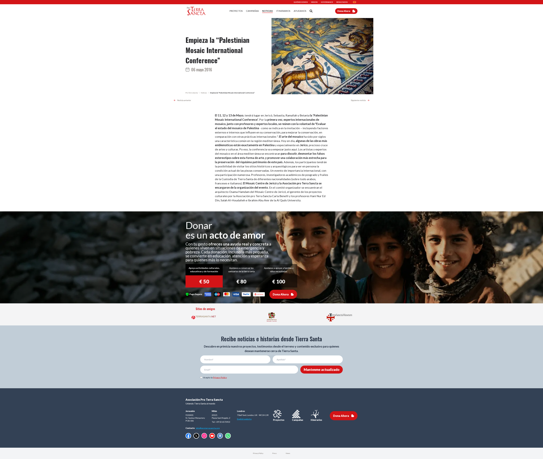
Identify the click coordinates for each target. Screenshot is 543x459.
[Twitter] (196, 436)
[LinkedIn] (220, 436)
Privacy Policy (220, 377)
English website (244, 419)
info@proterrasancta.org (208, 428)
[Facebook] (188, 436)
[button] (355, 2)
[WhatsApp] (228, 436)
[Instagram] (204, 435)
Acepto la (215, 377)
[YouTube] (212, 436)
